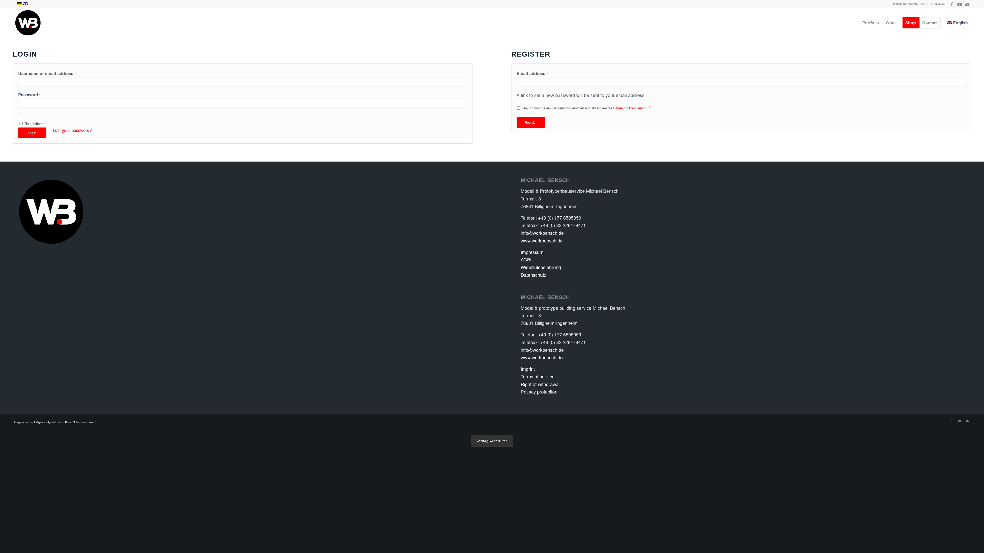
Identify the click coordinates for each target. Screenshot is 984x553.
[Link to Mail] (967, 4)
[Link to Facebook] (952, 4)
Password (29, 94)
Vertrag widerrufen (492, 440)
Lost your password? (72, 130)
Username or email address (47, 73)
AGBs (526, 259)
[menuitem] (870, 23)
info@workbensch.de (542, 232)
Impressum (532, 252)
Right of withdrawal (540, 384)
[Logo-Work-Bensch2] (28, 23)
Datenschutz (533, 274)
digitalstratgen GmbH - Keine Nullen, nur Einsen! (66, 422)
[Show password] (20, 113)
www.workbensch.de (542, 240)
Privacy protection (539, 391)
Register (531, 122)
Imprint (528, 368)
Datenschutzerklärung (629, 107)
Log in (32, 133)
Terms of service (538, 376)
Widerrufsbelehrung (541, 267)
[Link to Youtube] (959, 4)
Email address (532, 73)
